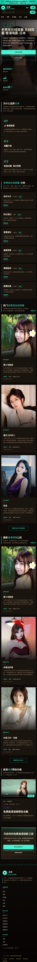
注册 (33, 7)
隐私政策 (18, 959)
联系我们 (12, 959)
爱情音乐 (5, 921)
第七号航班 (8, 364)
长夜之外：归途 (10, 737)
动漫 (25, 17)
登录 (27, 7)
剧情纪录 (5, 929)
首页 (2, 17)
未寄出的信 (8, 667)
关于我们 (5, 959)
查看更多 (6, 205)
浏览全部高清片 (18, 847)
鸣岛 (5, 505)
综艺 (20, 17)
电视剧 (14, 17)
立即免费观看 (18, 52)
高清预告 (5, 944)
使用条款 (25, 959)
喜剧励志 (5, 927)
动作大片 (5, 915)
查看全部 (33, 310)
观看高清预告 (18, 57)
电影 (8, 17)
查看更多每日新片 (18, 760)
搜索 (33, 12)
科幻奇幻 (5, 918)
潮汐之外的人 (9, 435)
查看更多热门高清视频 (18, 528)
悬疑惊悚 (5, 924)
